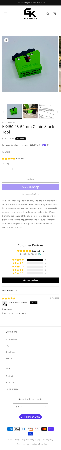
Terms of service (23, 444)
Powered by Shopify (33, 440)
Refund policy (48, 440)
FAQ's (8, 345)
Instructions (11, 339)
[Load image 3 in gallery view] (46, 111)
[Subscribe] (45, 406)
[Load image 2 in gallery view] (30, 111)
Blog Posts (10, 352)
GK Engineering (19, 440)
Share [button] (7, 152)
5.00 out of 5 (38, 250)
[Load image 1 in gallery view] (14, 111)
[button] (6, 14)
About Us (10, 382)
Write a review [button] (30, 280)
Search (9, 358)
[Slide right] (58, 112)
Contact (9, 376)
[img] (8, 298)
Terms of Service (13, 389)
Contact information (39, 444)
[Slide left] (3, 112)
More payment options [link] (30, 194)
